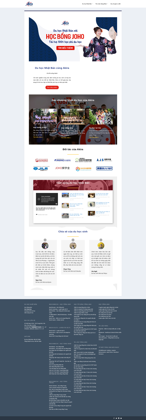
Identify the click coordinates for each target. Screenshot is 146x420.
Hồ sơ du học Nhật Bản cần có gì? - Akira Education (76, 205)
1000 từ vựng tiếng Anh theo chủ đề (83, 311)
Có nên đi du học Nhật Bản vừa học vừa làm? (102, 194)
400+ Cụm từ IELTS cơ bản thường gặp (84, 352)
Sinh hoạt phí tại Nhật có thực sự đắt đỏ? (103, 212)
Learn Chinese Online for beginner (58, 387)
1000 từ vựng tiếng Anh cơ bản (82, 307)
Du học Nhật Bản (87, 4)
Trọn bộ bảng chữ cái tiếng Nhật (57, 368)
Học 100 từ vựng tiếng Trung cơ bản (58, 389)
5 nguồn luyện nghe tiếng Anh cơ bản (108, 307)
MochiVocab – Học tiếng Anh (56, 307)
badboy (109, 350)
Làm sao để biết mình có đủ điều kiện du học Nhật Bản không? (77, 195)
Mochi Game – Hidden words (56, 320)
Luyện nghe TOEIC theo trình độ (107, 318)
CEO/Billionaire (102, 350)
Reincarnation (102, 352)
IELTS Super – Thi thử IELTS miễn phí (108, 336)
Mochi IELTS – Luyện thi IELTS (56, 330)
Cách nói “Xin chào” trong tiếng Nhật (58, 370)
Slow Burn (116, 352)
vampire (113, 350)
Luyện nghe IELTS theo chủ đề (106, 309)
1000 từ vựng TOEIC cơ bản (81, 312)
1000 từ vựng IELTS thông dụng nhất (83, 309)
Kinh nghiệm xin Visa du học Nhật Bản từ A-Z (102, 203)
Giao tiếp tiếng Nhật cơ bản (56, 366)
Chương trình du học (29, 311)
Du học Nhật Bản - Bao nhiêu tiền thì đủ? (76, 214)
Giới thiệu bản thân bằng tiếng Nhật (58, 374)
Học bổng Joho (28, 307)
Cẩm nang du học (28, 312)
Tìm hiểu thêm (52, 87)
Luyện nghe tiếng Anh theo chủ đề (108, 311)
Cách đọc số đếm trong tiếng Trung (58, 409)
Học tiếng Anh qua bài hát (105, 312)
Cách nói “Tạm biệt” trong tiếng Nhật (58, 372)
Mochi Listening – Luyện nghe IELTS (58, 309)
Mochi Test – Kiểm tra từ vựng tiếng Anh (59, 318)
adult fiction (110, 352)
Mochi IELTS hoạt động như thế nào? (58, 336)
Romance (101, 354)
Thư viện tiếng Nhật (101, 4)
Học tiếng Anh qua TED (105, 316)
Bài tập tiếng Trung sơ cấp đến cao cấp (59, 400)
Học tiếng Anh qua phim (105, 314)
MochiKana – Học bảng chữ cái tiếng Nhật (60, 348)
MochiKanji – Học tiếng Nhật (56, 346)
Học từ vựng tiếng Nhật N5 (56, 365)
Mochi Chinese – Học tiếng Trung (57, 385)
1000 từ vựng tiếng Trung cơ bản (57, 394)
